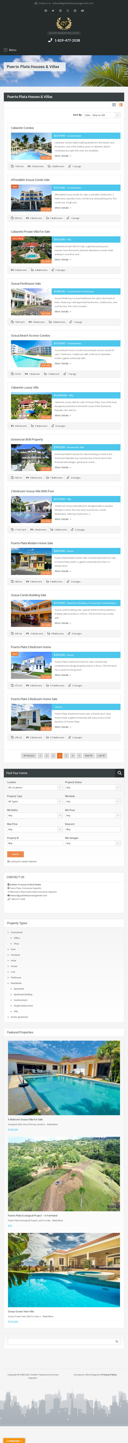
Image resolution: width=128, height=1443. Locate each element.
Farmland (15, 955)
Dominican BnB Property (27, 439)
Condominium (20, 1000)
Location (11, 782)
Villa (16, 1011)
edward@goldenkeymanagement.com (73, 3)
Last (100, 755)
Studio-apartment (19, 1017)
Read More (52, 1124)
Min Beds (70, 796)
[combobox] (102, 115)
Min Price (70, 810)
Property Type (14, 796)
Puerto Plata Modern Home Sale (32, 543)
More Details (62, 155)
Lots (13, 972)
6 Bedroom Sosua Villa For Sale (25, 1119)
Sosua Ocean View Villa (21, 1311)
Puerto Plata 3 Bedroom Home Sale (34, 699)
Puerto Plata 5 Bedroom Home (31, 647)
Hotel (13, 960)
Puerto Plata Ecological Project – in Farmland (32, 1215)
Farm (13, 949)
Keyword (69, 824)
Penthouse (16, 977)
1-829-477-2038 (67, 40)
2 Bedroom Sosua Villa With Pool (32, 491)
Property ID (13, 838)
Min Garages (71, 838)
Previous (30, 755)
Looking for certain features (22, 861)
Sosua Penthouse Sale (26, 283)
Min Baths (12, 810)
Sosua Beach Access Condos (30, 335)
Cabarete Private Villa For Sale (30, 231)
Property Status (73, 782)
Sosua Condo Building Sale (28, 595)
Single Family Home (23, 1005)
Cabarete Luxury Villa (24, 387)
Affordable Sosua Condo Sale (30, 180)
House (14, 966)
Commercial (16, 932)
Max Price (12, 824)
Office (17, 938)
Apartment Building (23, 994)
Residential (16, 983)
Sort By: (77, 114)
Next (87, 755)
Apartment (19, 989)
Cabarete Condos (22, 128)
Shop (16, 943)
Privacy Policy (109, 1374)
